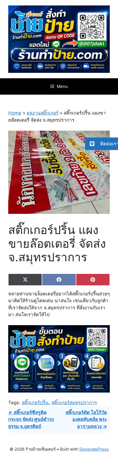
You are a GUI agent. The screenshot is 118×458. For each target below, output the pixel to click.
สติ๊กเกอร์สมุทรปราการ (74, 402)
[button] (101, 143)
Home (14, 113)
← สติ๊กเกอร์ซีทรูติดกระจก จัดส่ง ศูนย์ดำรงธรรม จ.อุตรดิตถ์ (31, 419)
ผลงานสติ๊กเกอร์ (42, 113)
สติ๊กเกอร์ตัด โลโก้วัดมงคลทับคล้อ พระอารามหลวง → (86, 419)
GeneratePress (94, 449)
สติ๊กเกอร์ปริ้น (35, 402)
